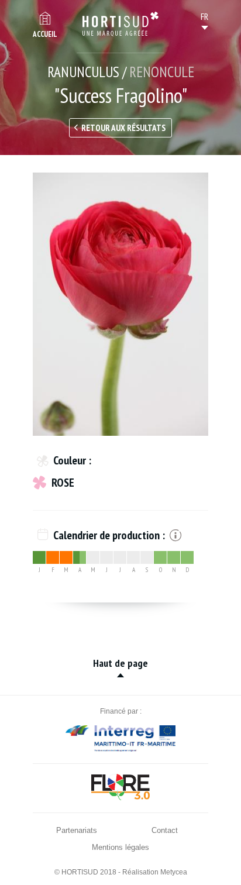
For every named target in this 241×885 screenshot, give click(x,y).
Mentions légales (120, 847)
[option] (120, 304)
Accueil (45, 34)
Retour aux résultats (123, 127)
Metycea (173, 872)
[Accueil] (120, 24)
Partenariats (76, 830)
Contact (165, 830)
